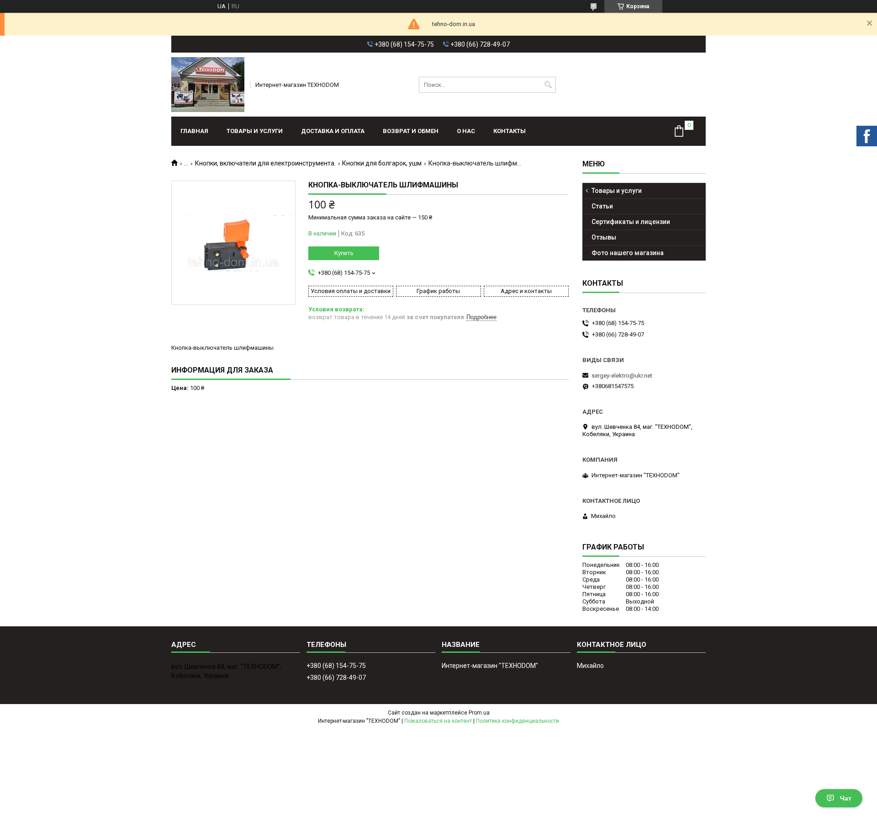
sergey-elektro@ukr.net (622, 375)
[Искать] (548, 85)
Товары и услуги (255, 131)
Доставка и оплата (333, 131)
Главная (194, 131)
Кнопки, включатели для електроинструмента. (265, 163)
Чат (845, 798)
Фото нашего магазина (628, 252)
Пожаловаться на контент (438, 721)
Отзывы (604, 237)
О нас (466, 131)
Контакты (509, 131)
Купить (344, 253)
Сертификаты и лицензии (631, 221)
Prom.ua (479, 713)
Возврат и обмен (410, 131)
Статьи (602, 206)
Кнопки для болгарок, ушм (382, 163)
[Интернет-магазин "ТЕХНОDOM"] (207, 84)
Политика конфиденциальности (517, 721)
